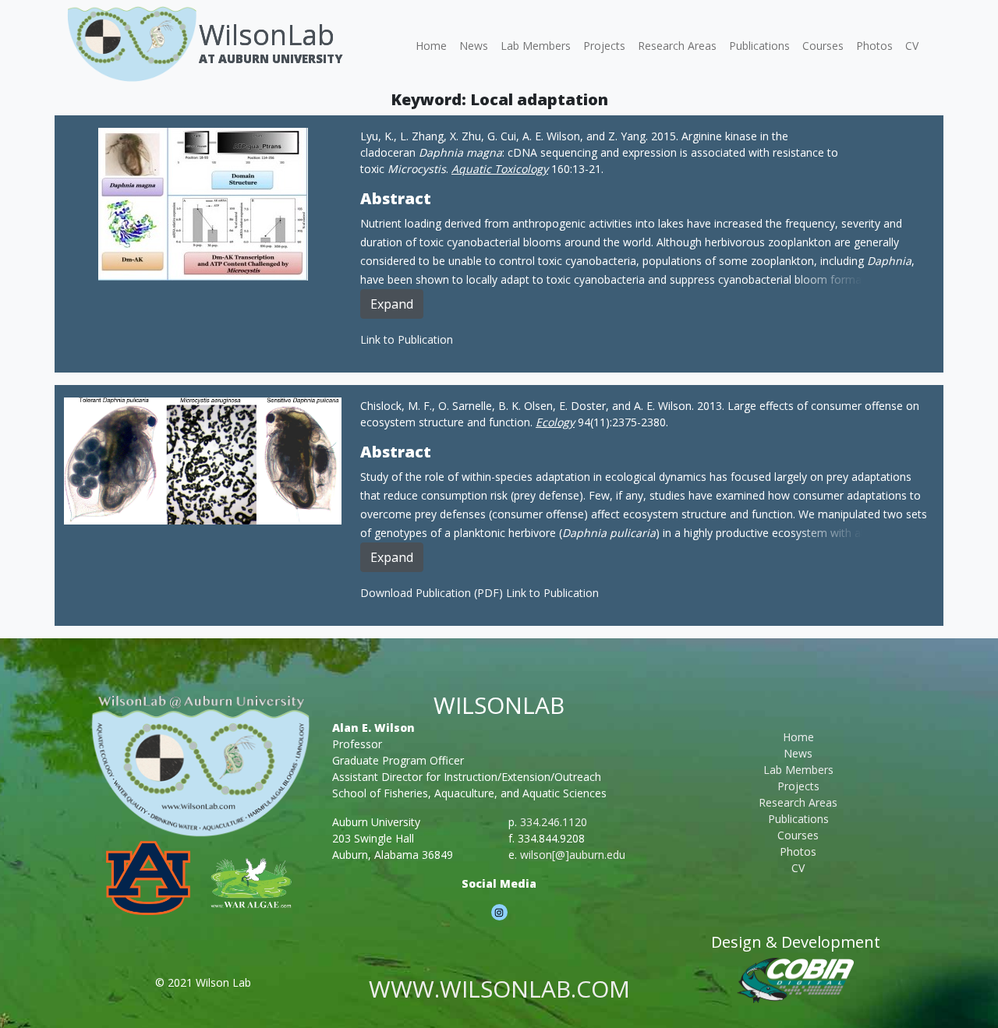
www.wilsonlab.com (499, 989)
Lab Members (536, 45)
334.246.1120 (553, 821)
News (473, 45)
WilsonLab (266, 35)
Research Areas (677, 45)
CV (911, 45)
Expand (391, 304)
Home (431, 45)
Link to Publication (406, 339)
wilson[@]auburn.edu (572, 854)
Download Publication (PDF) (433, 592)
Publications (759, 45)
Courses (823, 45)
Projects (604, 45)
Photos (874, 45)
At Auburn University (270, 58)
